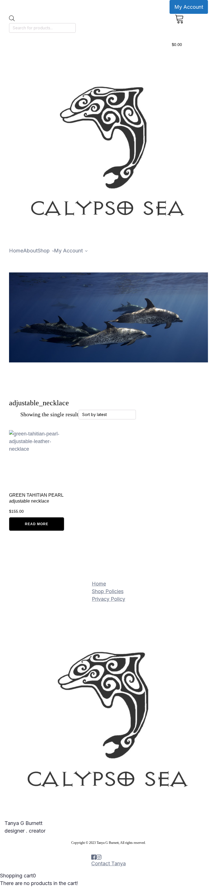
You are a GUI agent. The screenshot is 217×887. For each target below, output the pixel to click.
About (30, 251)
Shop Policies (107, 591)
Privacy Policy (108, 599)
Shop (44, 251)
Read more (36, 524)
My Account (188, 7)
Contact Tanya (108, 863)
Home (16, 251)
